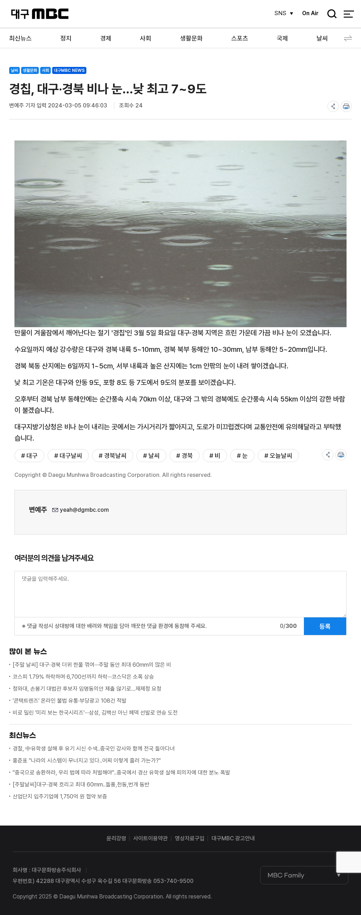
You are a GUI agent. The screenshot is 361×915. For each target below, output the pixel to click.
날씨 (322, 38)
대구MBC (39, 14)
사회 (145, 38)
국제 (282, 38)
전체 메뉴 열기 (349, 14)
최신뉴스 (20, 38)
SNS (280, 13)
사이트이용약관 (150, 838)
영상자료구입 (189, 838)
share (333, 106)
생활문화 (191, 38)
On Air (310, 13)
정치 (66, 38)
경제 (105, 38)
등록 (325, 626)
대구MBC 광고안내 (233, 838)
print (346, 106)
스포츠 (239, 38)
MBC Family (286, 875)
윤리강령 (116, 838)
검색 (329, 14)
